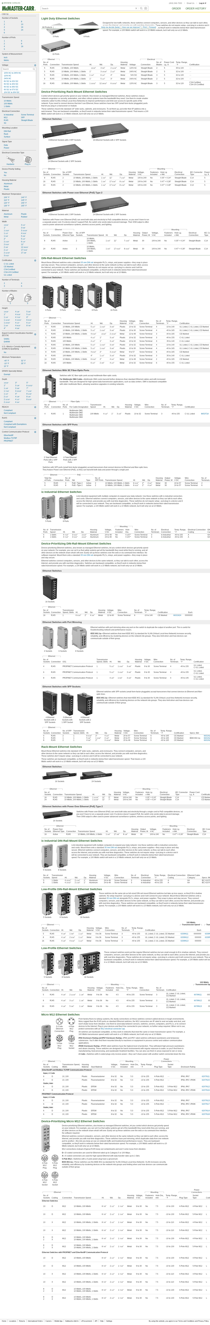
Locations (12, 1321)
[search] (34, 69)
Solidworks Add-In (72, 1321)
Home (4, 1321)
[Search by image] (145, 8)
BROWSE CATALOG (12, 3)
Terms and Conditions (186, 1321)
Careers (49, 1321)
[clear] (136, 8)
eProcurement (86, 1321)
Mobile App (58, 1321)
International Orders (35, 1321)
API (96, 1321)
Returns (22, 1321)
